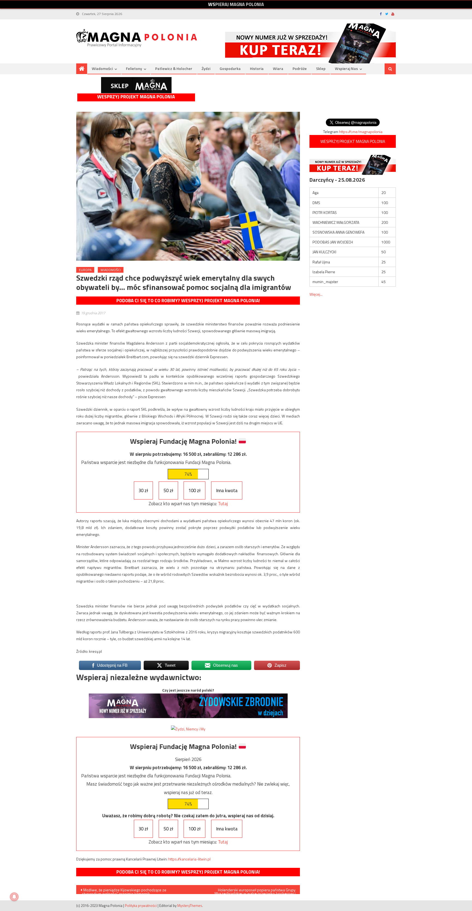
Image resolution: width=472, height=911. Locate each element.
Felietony (134, 68)
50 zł (168, 490)
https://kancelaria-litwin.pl (189, 859)
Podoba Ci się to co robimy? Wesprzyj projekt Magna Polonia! (188, 300)
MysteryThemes (189, 905)
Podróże (300, 68)
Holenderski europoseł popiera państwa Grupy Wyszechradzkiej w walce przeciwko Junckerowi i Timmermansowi (255, 890)
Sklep (321, 68)
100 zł (194, 490)
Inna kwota (227, 490)
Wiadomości (102, 68)
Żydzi (206, 68)
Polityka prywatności (141, 905)
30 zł (143, 490)
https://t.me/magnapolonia (360, 131)
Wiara (278, 68)
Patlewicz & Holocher (173, 68)
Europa (85, 269)
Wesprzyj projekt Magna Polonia (136, 96)
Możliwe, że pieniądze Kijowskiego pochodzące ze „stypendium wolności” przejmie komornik (123, 890)
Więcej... (316, 294)
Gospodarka (230, 68)
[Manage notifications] (14, 896)
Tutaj (223, 503)
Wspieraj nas (346, 68)
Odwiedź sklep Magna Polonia (136, 85)
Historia (257, 68)
